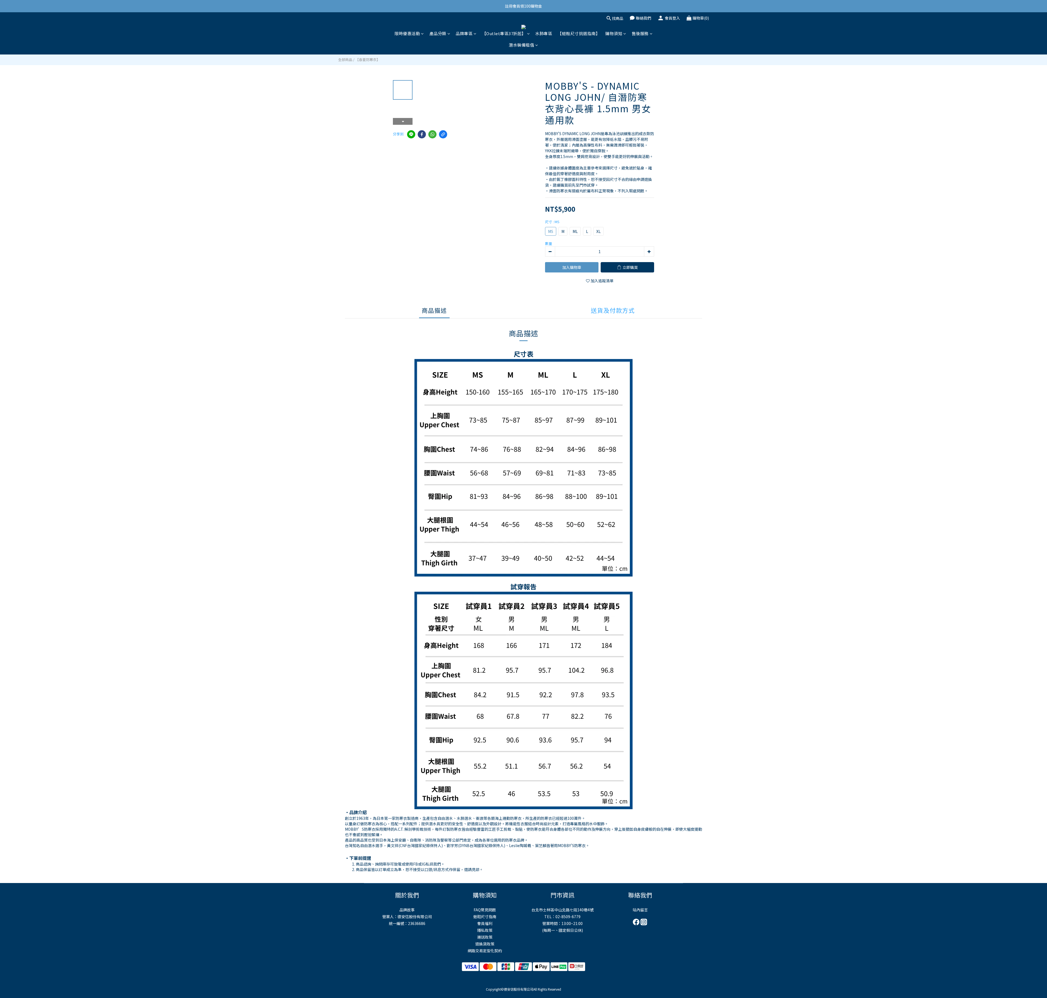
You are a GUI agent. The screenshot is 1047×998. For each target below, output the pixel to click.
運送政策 (484, 937)
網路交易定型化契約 (485, 950)
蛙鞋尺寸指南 (484, 916)
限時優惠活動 (407, 33)
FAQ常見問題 (485, 909)
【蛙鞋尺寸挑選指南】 (579, 33)
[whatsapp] (432, 134)
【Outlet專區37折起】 (504, 33)
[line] (411, 134)
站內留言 (640, 909)
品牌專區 (464, 33)
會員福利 (484, 923)
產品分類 (437, 33)
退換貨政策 (484, 944)
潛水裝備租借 (521, 45)
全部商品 (345, 59)
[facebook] (422, 134)
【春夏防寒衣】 (367, 59)
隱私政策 (484, 930)
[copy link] (443, 134)
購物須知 (613, 33)
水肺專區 (543, 33)
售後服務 (640, 33)
